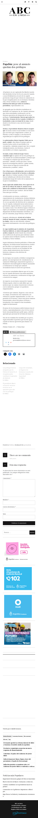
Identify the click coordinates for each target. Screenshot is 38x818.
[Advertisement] (19, 39)
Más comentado (27, 736)
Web (4, 514)
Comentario (7, 478)
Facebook (28, 2)
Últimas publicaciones (18, 332)
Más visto (5, 739)
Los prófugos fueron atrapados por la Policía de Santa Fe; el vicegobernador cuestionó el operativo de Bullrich (10, 373)
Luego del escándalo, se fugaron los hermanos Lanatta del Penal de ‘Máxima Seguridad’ (26, 372)
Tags (9, 739)
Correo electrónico (9, 507)
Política (6, 61)
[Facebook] (8, 342)
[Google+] (10, 342)
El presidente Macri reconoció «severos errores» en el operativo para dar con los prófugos (9, 387)
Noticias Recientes (7, 736)
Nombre (6, 499)
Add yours (13, 458)
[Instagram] (8, 344)
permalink (27, 445)
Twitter (24, 2)
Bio (6, 332)
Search (35, 2)
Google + (31, 2)
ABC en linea (18, 336)
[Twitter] (5, 342)
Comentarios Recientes (17, 736)
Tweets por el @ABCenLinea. (12, 729)
